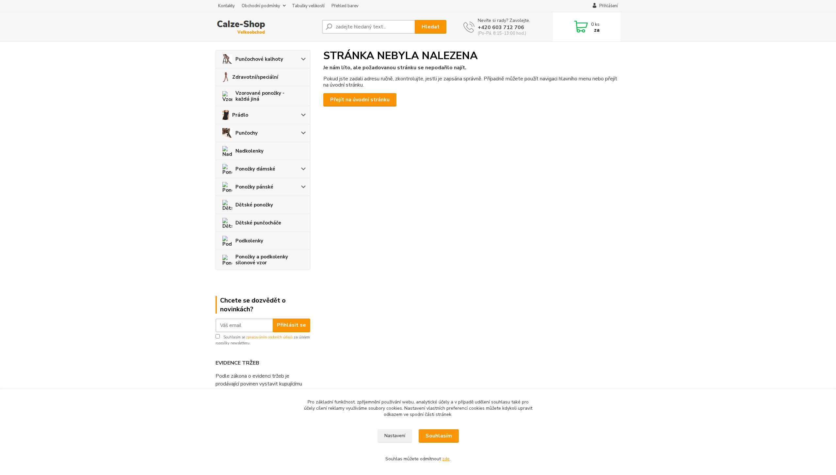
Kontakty (226, 6)
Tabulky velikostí (308, 6)
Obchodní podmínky (261, 6)
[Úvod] (266, 26)
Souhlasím (439, 435)
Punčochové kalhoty (259, 59)
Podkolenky (249, 240)
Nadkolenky (249, 151)
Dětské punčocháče (258, 223)
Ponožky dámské (255, 169)
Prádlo (240, 115)
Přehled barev (345, 6)
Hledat (431, 26)
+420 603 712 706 (501, 27)
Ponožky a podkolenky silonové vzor (261, 260)
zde (446, 459)
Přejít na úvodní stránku (360, 99)
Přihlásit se (291, 325)
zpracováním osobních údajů (269, 337)
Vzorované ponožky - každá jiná (259, 96)
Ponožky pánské (254, 187)
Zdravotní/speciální (255, 77)
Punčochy (246, 133)
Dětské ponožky (254, 205)
